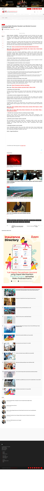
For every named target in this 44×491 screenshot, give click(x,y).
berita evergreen (32, 220)
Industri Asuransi (38, 220)
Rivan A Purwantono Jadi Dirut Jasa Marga (21, 85)
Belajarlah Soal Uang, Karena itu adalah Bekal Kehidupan (23, 316)
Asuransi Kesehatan (19, 220)
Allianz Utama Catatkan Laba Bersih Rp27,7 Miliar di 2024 (23, 87)
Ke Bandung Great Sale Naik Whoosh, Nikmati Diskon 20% (20, 197)
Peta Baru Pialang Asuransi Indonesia (11, 405)
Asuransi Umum (26, 220)
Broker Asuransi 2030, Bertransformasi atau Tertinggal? (13, 420)
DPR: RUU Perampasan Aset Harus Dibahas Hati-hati (18, 213)
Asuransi (6, 17)
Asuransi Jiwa (13, 220)
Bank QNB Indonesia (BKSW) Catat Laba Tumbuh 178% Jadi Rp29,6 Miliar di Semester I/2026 (28, 379)
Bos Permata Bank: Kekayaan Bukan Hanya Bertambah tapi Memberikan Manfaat (26, 371)
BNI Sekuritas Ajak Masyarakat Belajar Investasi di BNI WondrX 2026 (25, 362)
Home (3, 17)
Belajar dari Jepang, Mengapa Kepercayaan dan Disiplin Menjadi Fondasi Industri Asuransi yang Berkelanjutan (21, 410)
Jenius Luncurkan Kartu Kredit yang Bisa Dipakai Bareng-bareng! (25, 46)
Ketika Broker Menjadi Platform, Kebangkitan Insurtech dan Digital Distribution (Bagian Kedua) (19, 400)
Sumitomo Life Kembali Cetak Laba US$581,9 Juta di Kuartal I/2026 (25, 353)
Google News (23, 145)
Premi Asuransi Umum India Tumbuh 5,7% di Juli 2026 (23, 343)
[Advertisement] (22, 434)
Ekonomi (8, 202)
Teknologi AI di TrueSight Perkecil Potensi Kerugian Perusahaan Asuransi (26, 298)
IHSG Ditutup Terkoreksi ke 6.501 (14, 165)
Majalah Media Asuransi (5, 460)
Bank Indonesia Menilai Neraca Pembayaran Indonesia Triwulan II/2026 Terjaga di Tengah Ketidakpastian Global (28, 326)
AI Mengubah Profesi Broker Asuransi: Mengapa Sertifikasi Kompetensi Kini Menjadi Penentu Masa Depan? (20, 415)
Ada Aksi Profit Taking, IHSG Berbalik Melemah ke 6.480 (23, 307)
